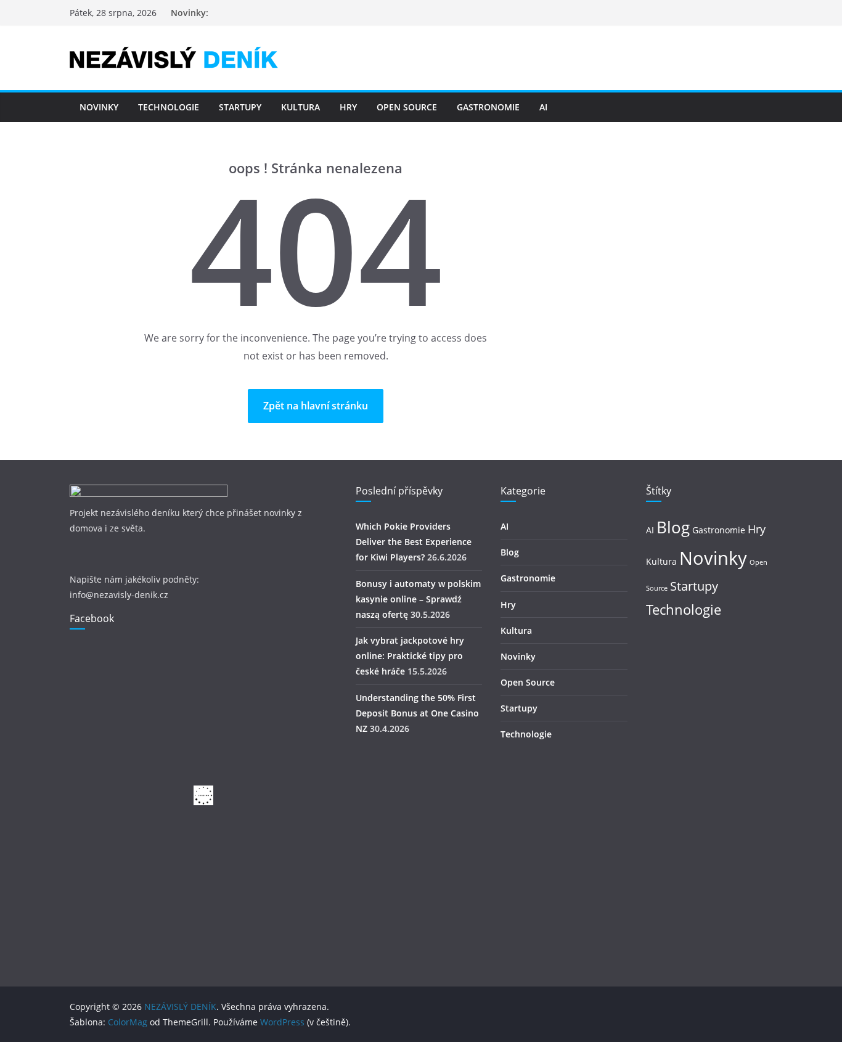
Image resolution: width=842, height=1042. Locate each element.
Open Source (407, 107)
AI (543, 107)
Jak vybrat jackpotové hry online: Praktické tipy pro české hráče (410, 655)
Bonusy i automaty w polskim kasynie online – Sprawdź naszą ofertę (418, 599)
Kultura (300, 107)
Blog (510, 552)
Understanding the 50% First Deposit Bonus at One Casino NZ (417, 713)
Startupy (240, 107)
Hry (348, 107)
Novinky (99, 107)
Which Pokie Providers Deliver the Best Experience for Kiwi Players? (414, 541)
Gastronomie (488, 107)
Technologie (168, 107)
